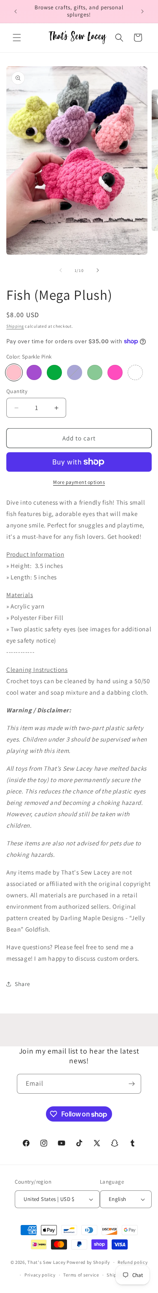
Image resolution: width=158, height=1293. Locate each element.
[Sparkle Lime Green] (54, 372)
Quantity (16, 391)
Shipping (15, 326)
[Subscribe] (131, 1084)
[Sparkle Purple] (34, 372)
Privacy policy (40, 1275)
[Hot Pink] (115, 372)
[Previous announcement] (15, 11)
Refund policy (132, 1262)
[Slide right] (97, 270)
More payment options (79, 482)
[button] (17, 37)
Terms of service (81, 1275)
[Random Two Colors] (135, 372)
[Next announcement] (142, 11)
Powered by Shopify (88, 1262)
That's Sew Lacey (46, 1262)
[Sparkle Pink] (13, 372)
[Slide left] (60, 270)
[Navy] (74, 372)
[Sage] (94, 372)
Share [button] (22, 984)
